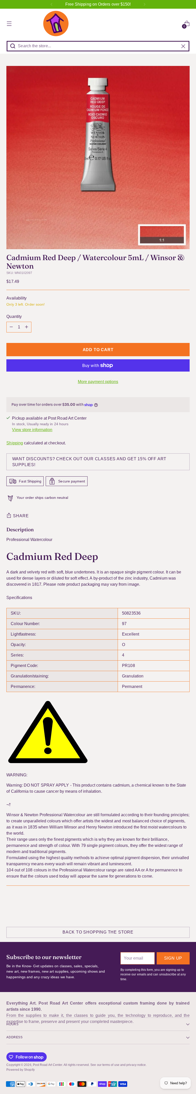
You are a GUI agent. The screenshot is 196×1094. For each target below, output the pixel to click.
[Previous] (51, 4)
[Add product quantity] (26, 327)
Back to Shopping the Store (98, 932)
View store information (32, 430)
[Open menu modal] (9, 23)
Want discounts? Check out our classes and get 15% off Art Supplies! (89, 462)
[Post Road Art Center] (98, 23)
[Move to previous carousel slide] (173, 905)
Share (21, 516)
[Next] (144, 4)
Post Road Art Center (47, 1065)
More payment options (98, 381)
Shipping (14, 443)
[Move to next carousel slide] (185, 905)
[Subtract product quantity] (11, 327)
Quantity (14, 316)
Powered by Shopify (20, 1070)
